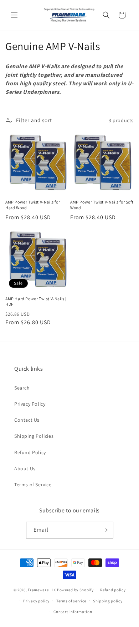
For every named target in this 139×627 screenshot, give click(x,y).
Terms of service (71, 600)
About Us (25, 468)
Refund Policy (30, 452)
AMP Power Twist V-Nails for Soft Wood (101, 204)
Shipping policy (108, 600)
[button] (14, 15)
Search (22, 388)
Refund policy (112, 589)
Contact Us (27, 420)
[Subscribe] (105, 530)
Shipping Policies (33, 436)
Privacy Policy (29, 404)
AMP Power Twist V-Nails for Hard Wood (32, 204)
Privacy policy (36, 600)
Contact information (72, 611)
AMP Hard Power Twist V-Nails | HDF (36, 301)
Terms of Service (33, 484)
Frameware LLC (42, 589)
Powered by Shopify (75, 589)
